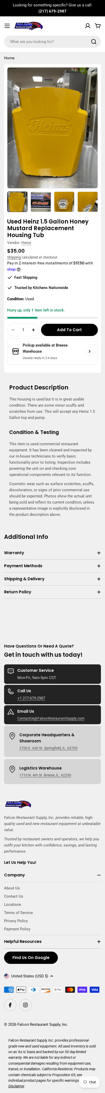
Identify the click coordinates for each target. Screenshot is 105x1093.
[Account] (88, 26)
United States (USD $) (29, 976)
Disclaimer (16, 1086)
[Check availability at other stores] (89, 351)
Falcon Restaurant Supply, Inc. (42, 1024)
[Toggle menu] (7, 26)
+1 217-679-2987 (31, 698)
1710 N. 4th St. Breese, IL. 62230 (45, 775)
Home (9, 58)
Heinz (26, 242)
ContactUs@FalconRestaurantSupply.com (50, 718)
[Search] (94, 42)
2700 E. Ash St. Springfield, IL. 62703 (48, 748)
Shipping (14, 257)
